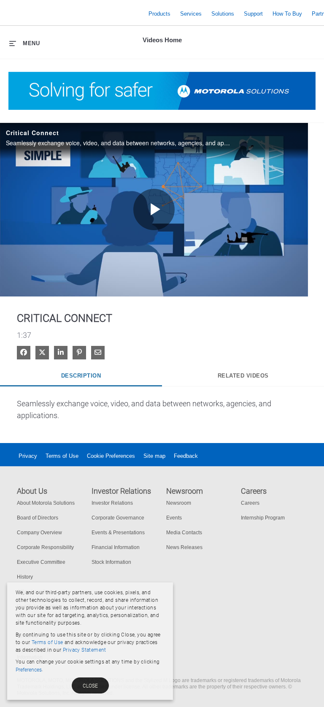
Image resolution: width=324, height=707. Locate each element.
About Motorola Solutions (46, 503)
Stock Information (111, 562)
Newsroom (178, 503)
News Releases (184, 547)
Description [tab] (81, 376)
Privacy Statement (84, 650)
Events (174, 518)
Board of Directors (37, 518)
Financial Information (116, 547)
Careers (250, 503)
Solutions (222, 14)
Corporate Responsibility (45, 547)
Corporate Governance (118, 518)
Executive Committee (41, 562)
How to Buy (287, 14)
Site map (154, 456)
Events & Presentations (118, 533)
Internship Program (263, 518)
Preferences (29, 670)
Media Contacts (184, 533)
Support (253, 14)
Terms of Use (62, 456)
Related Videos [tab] (243, 376)
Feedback (186, 456)
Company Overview (39, 533)
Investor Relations (112, 503)
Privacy (28, 456)
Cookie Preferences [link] (111, 456)
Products (159, 14)
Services (191, 14)
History (25, 577)
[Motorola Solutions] (76, 13)
